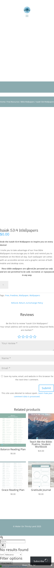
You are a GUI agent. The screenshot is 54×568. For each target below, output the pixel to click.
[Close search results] (3, 545)
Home (2, 102)
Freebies (14, 295)
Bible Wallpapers (27, 102)
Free (7, 295)
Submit (46, 388)
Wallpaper (24, 295)
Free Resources (13, 102)
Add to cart (21, 285)
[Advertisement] (27, 49)
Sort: (2, 554)
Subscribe (39, 561)
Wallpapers (34, 295)
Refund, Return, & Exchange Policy (27, 303)
